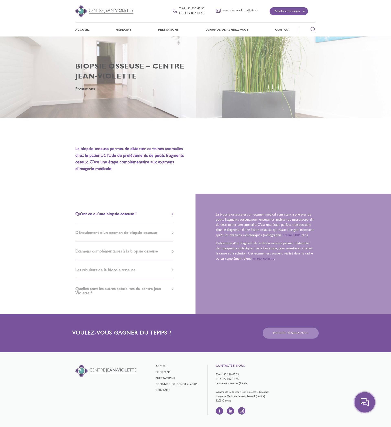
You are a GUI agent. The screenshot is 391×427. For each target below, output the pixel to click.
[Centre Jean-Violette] (104, 11)
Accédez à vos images (287, 11)
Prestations (168, 30)
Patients (279, 21)
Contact (282, 30)
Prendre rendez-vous (290, 333)
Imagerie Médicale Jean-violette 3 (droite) (240, 396)
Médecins (124, 30)
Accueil (82, 30)
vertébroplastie (263, 258)
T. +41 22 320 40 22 (192, 8)
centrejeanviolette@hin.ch (231, 383)
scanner (288, 235)
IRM (298, 235)
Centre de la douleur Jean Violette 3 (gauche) (242, 392)
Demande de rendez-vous (227, 30)
